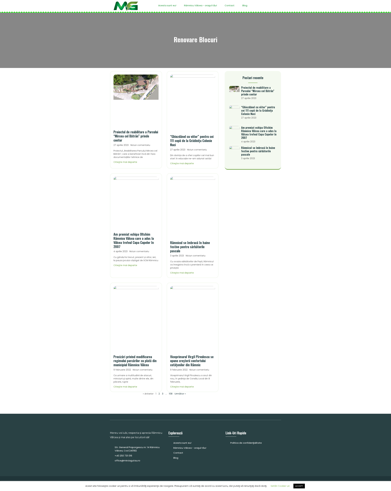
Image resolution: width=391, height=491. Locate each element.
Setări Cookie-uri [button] (280, 485)
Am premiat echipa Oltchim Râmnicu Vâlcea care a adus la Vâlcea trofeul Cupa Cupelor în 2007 (133, 240)
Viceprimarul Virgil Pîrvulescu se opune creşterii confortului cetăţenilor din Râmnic (192, 360)
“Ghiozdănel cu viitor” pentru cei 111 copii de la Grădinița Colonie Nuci (192, 140)
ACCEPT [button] (299, 486)
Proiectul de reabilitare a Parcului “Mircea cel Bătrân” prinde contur (135, 135)
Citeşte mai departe (125, 162)
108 (170, 393)
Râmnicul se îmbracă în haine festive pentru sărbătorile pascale (190, 246)
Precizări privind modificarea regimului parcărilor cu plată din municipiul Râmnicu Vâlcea (135, 360)
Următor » (180, 393)
